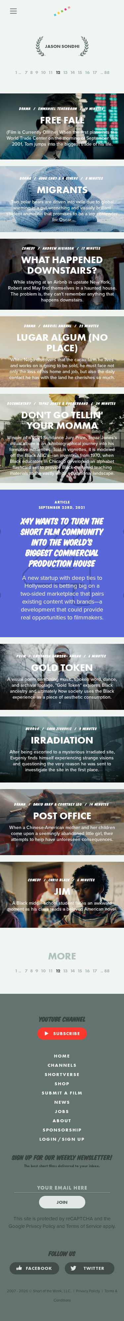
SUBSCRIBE (66, 1033)
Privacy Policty (88, 1291)
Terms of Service (84, 1226)
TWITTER (94, 1268)
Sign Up (73, 1139)
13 (65, 72)
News (62, 1102)
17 (94, 72)
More (62, 956)
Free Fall (62, 120)
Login (48, 1139)
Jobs (62, 1111)
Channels (62, 1065)
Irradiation (62, 740)
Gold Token (62, 667)
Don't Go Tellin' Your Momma (62, 420)
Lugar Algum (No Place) (62, 342)
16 (87, 72)
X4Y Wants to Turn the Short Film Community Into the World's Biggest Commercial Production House (62, 541)
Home (62, 1056)
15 (79, 72)
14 (72, 72)
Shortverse (62, 1074)
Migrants (62, 190)
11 (50, 72)
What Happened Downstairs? (62, 265)
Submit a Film (62, 1093)
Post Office (62, 816)
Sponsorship (62, 1130)
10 (43, 72)
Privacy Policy (40, 1226)
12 (58, 72)
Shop (62, 1084)
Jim (62, 891)
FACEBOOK (39, 1268)
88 (106, 72)
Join (62, 1202)
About (62, 1121)
